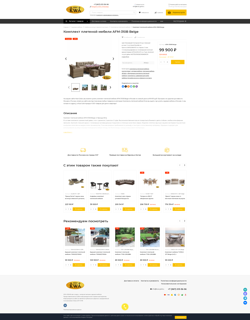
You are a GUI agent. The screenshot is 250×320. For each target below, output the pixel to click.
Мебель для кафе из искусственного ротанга (137, 78)
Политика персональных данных (72, 309)
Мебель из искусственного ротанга (96, 27)
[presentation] (65, 58)
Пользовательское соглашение (174, 284)
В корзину (78, 209)
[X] (126, 86)
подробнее (67, 132)
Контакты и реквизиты (119, 21)
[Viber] (136, 86)
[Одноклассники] (128, 86)
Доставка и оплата (99, 21)
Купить (177, 62)
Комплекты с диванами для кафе (138, 75)
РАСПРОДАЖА (179, 21)
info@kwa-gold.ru (138, 6)
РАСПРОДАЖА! (126, 71)
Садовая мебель (76, 27)
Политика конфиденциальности (144, 21)
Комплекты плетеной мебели (120, 27)
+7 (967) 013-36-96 (101, 4)
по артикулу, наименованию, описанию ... (107, 15)
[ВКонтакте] (123, 86)
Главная (66, 27)
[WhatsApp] (134, 86)
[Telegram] (131, 86)
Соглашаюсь (181, 317)
